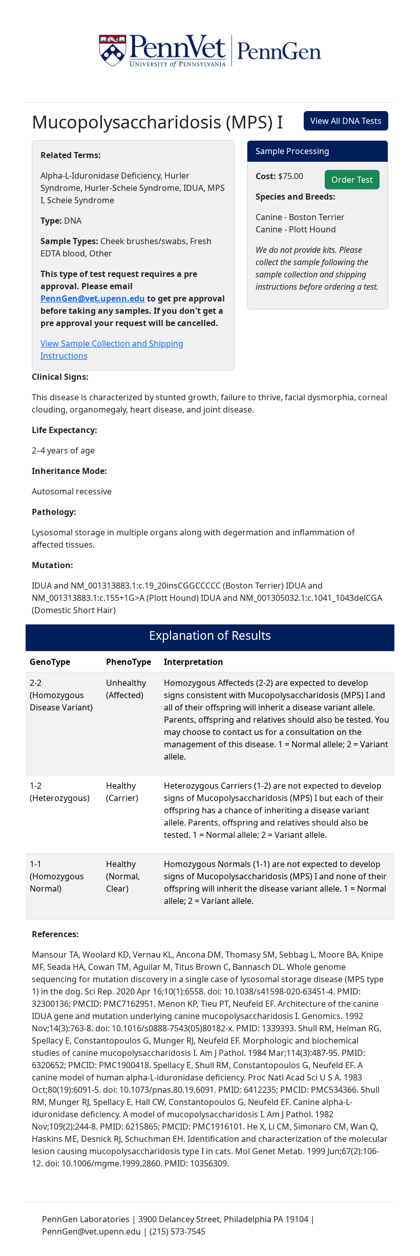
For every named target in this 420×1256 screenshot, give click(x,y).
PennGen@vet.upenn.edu (92, 298)
